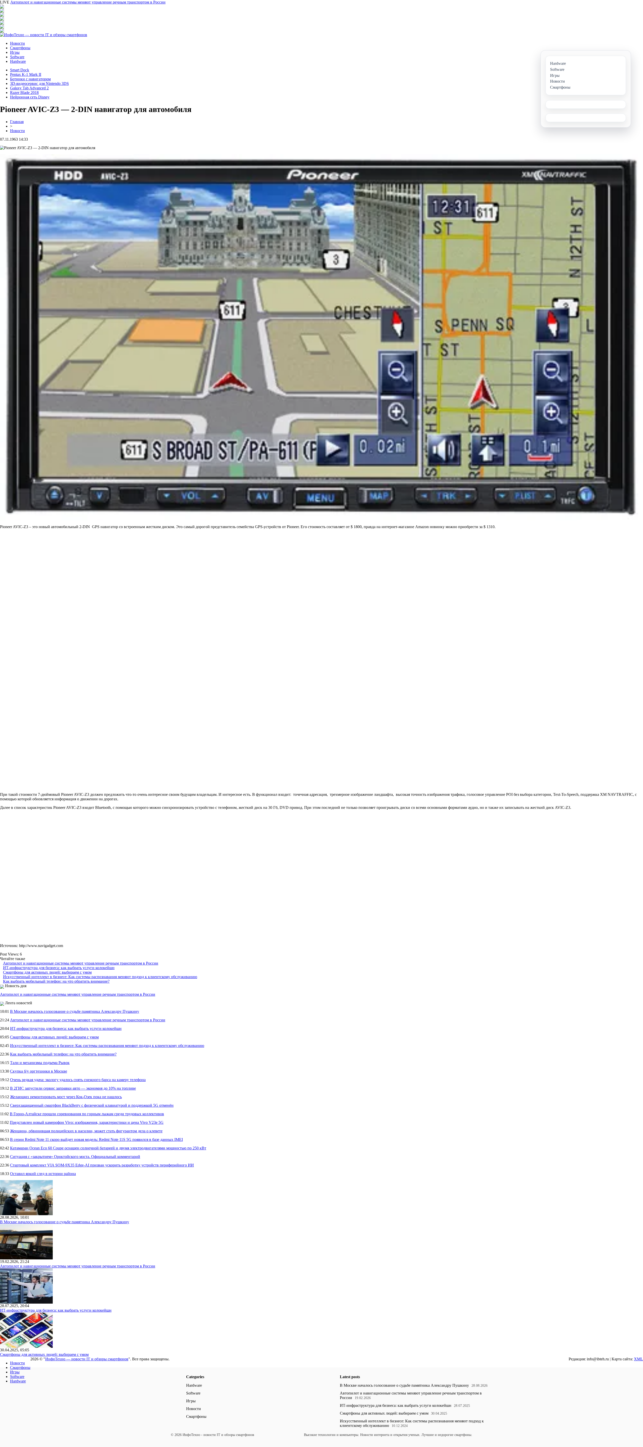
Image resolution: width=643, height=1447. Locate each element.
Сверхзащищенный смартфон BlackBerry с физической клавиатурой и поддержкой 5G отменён (92, 1105)
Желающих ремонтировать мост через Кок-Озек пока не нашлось (66, 1097)
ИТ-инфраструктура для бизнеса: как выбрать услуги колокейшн (59, 968)
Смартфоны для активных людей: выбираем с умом (47, 972)
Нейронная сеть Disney (29, 97)
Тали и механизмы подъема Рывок (40, 1063)
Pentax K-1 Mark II (25, 74)
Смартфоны (20, 48)
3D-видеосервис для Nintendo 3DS (39, 83)
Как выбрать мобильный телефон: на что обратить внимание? (56, 981)
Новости (17, 43)
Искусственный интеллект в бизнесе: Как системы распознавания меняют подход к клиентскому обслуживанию (100, 977)
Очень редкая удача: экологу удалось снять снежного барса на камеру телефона (78, 1080)
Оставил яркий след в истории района (43, 1174)
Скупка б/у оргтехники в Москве (38, 1071)
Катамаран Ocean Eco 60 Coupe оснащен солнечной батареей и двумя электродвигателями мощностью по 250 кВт (108, 1148)
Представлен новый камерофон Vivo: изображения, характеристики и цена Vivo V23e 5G (87, 1122)
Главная (17, 122)
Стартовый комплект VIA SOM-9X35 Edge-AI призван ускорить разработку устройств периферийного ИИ (102, 1165)
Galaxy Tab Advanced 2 (29, 88)
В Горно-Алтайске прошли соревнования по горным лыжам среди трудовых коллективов (87, 1114)
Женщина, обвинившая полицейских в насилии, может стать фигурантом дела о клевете (86, 1131)
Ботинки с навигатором (30, 79)
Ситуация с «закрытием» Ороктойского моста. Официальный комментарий (75, 1156)
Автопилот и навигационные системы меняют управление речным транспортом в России (88, 2)
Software (17, 57)
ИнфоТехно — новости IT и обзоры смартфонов (86, 1359)
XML (638, 1359)
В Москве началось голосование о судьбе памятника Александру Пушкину (74, 1011)
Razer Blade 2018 (24, 92)
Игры (15, 52)
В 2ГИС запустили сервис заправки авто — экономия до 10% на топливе (73, 1088)
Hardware (18, 61)
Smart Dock (19, 70)
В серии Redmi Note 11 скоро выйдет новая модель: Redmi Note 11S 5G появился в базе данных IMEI (96, 1139)
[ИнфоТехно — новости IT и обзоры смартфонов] (43, 35)
